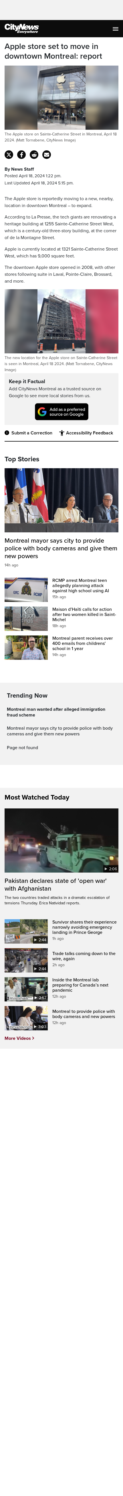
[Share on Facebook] (21, 154)
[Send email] (46, 154)
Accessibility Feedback (89, 433)
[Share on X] (9, 154)
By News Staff (19, 169)
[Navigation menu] (116, 28)
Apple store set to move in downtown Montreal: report (53, 51)
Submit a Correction (31, 433)
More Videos (18, 1038)
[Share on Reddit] (34, 154)
